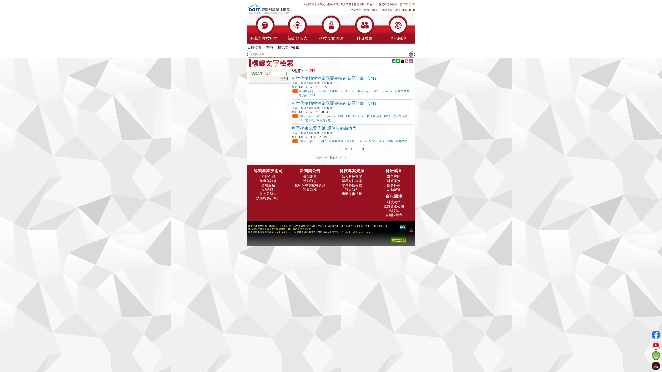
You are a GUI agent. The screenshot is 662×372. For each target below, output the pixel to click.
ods (368, 232)
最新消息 (310, 176)
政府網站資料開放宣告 (300, 229)
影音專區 (394, 176)
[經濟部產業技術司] (268, 7)
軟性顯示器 (306, 91)
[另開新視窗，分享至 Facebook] (394, 61)
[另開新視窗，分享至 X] (402, 61)
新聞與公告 (310, 170)
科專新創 (352, 189)
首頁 (269, 47)
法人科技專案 (352, 176)
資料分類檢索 (389, 4)
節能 (390, 141)
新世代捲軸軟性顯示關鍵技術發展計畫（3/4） (335, 78)
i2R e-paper (363, 91)
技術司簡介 (268, 194)
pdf (284, 232)
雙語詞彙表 (393, 215)
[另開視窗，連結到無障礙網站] (398, 240)
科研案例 (394, 181)
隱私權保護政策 (256, 229)
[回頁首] (411, 229)
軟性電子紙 (324, 120)
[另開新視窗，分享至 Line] (398, 61)
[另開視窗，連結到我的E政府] (402, 227)
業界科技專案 (352, 181)
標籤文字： (258, 73)
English (371, 4)
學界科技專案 (352, 185)
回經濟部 (309, 4)
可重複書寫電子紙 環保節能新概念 (324, 128)
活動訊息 (310, 181)
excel (361, 232)
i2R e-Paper (307, 141)
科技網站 (394, 202)
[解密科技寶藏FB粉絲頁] (656, 335)
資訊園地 (394, 196)
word (347, 232)
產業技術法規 (352, 194)
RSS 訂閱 (408, 4)
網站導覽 (332, 4)
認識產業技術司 (268, 170)
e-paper (387, 91)
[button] (264, 29)
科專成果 (402, 141)
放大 (366, 9)
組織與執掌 (268, 181)
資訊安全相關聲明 (276, 229)
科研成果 (394, 170)
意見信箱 (359, 4)
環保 (381, 141)
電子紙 (303, 95)
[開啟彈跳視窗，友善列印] (411, 61)
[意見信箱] (656, 355)
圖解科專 (394, 185)
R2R (387, 116)
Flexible (321, 91)
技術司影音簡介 (268, 198)
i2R (376, 91)
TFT (313, 95)
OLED (349, 91)
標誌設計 (268, 189)
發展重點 (268, 185)
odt (289, 232)
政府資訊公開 (394, 206)
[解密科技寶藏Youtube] (656, 345)
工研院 (322, 141)
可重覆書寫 (402, 91)
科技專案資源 (352, 170)
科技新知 (310, 189)
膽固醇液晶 (400, 116)
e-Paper (370, 141)
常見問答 (346, 4)
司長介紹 (268, 176)
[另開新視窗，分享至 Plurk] (406, 61)
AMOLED (335, 91)
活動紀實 (394, 189)
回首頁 (321, 4)
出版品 (394, 211)
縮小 (375, 9)
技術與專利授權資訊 (310, 185)
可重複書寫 (336, 141)
